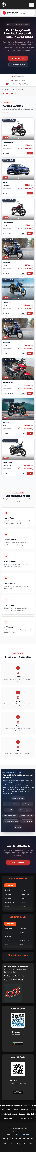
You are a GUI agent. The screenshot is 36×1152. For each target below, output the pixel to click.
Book (29, 153)
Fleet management (25, 810)
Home (2, 1106)
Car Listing (8, 1118)
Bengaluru (8, 928)
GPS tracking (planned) (11, 821)
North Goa (22, 928)
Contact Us (18, 1106)
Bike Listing (31, 1114)
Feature (8, 1110)
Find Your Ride (19, 58)
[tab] (18, 138)
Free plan (18, 827)
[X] (3, 1138)
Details (23, 153)
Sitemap (22, 1114)
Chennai (23, 890)
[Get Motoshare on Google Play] (18, 1044)
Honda (5, 145)
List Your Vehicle (19, 65)
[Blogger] (28, 1138)
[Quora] (24, 1138)
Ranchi (7, 153)
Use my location (9, 93)
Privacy (32, 1110)
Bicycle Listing (26, 1118)
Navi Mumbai (9, 393)
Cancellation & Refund (8, 1114)
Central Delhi (25, 894)
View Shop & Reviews (26, 148)
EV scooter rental (27, 821)
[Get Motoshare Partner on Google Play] (18, 1092)
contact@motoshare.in (17, 976)
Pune (21, 944)
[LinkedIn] (15, 1138)
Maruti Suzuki (7, 185)
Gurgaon (8, 894)
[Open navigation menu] (31, 5)
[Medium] (32, 1138)
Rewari (7, 433)
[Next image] (32, 128)
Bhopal (7, 890)
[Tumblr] (18, 1143)
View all (3, 112)
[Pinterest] (11, 1143)
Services (9, 1106)
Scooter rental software (11, 804)
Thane (7, 273)
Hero (4, 385)
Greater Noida (9, 902)
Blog (34, 1106)
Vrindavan (24, 906)
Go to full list (10, 885)
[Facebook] (7, 1138)
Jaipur (7, 940)
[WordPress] (30, 1143)
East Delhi (8, 898)
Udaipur (21, 932)
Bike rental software (18, 798)
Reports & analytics (26, 815)
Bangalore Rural (24, 940)
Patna (6, 193)
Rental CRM (9, 810)
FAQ (2, 1110)
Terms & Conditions (20, 1110)
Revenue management (10, 815)
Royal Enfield (7, 465)
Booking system (27, 804)
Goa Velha (8, 233)
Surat (7, 932)
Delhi (6, 473)
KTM (4, 425)
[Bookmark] (24, 1143)
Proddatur (8, 936)
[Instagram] (11, 1138)
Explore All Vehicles (19, 862)
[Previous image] (3, 128)
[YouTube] (20, 1138)
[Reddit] (5, 1143)
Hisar (6, 944)
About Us (27, 1106)
